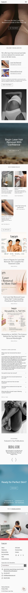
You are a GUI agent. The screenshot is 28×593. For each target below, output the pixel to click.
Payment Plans (18, 550)
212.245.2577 (7, 573)
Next (16, 459)
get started (4, 195)
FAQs (2, 556)
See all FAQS (4, 397)
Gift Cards (17, 547)
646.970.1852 (7, 578)
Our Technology (5, 554)
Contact (17, 552)
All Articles (6, 229)
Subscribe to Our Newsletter (8, 562)
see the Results (5, 224)
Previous (12, 459)
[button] (26, 2)
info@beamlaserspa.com (9, 575)
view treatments (20, 209)
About (2, 547)
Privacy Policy (4, 588)
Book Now (14, 488)
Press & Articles (5, 559)
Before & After (4, 552)
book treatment (7, 84)
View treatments (19, 195)
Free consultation (14, 150)
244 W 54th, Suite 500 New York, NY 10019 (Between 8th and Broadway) (14, 570)
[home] (4, 2)
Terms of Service (5, 587)
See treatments (14, 28)
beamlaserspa (16, 509)
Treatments (4, 550)
